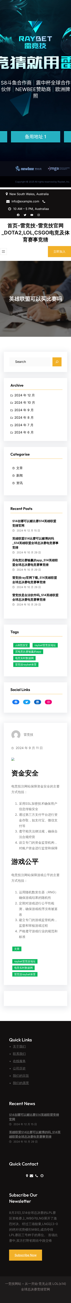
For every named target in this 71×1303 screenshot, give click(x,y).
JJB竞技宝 (21, 645)
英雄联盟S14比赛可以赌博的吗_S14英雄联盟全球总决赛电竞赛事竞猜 (35, 543)
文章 (19, 468)
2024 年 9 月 (24, 410)
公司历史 (19, 1068)
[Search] (57, 361)
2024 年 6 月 (24, 432)
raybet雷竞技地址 (45, 645)
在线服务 (19, 1061)
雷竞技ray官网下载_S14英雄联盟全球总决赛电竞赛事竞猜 (34, 580)
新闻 (19, 475)
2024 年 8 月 (24, 417)
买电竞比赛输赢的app (28, 651)
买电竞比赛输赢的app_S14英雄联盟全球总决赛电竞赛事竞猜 (35, 562)
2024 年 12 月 (24, 395)
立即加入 (59, 251)
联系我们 (19, 1054)
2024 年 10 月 (24, 402)
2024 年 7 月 (24, 425)
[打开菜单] (3, 251)
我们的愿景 (21, 1083)
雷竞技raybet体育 (26, 664)
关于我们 (19, 1046)
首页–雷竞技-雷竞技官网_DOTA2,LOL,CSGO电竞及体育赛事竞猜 (36, 232)
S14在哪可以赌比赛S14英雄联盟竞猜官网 (34, 523)
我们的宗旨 (21, 1076)
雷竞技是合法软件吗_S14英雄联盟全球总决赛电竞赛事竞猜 (35, 597)
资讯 (19, 483)
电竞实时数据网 (24, 658)
